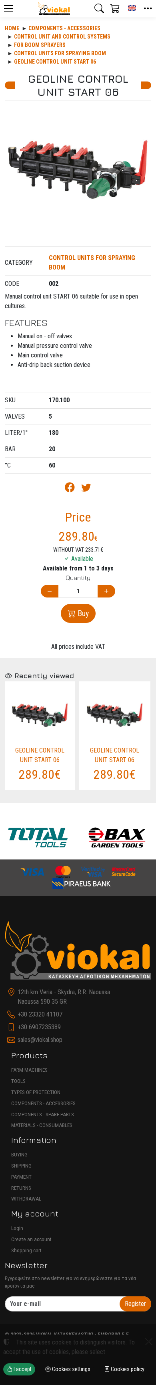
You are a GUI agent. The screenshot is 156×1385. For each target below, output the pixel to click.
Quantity (78, 577)
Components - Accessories (64, 28)
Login (17, 1228)
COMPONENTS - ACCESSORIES (43, 1103)
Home (12, 28)
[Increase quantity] (106, 591)
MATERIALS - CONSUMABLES (41, 1125)
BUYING (19, 1155)
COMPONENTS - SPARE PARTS (42, 1114)
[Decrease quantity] (49, 591)
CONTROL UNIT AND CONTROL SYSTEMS (62, 36)
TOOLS (18, 1081)
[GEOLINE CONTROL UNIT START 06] (78, 174)
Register (135, 1303)
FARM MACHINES (29, 1070)
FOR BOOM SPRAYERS (40, 45)
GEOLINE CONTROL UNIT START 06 (55, 61)
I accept (22, 1369)
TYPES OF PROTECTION (35, 1092)
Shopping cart (26, 1250)
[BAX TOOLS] (117, 837)
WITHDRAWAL (26, 1199)
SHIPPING (21, 1166)
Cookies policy (127, 1369)
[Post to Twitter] (86, 489)
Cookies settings (70, 1369)
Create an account (31, 1239)
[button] (99, 8)
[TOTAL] (37, 837)
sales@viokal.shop (40, 1040)
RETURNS (21, 1188)
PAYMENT (21, 1177)
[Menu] (8, 8)
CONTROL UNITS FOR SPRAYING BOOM (60, 53)
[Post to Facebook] (70, 489)
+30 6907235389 (39, 1027)
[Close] (149, 1342)
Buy (82, 613)
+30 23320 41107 (40, 1014)
